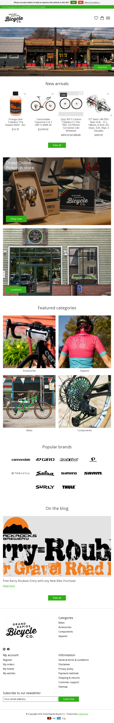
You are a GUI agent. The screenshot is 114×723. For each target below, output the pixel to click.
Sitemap (63, 686)
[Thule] (69, 487)
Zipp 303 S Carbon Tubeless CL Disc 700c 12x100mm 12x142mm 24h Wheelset (71, 125)
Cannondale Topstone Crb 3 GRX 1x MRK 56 (43, 122)
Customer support (68, 682)
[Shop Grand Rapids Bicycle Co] (14, 18)
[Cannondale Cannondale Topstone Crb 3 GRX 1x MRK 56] (43, 103)
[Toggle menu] (108, 18)
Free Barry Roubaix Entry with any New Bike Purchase (39, 581)
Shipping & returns (69, 677)
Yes (73, 2)
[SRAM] (93, 474)
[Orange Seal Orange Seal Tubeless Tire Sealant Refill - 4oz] (15, 103)
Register (7, 660)
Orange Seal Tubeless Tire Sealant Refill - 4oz (15, 122)
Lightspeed (83, 714)
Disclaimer (64, 664)
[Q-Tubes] (21, 474)
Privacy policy (65, 668)
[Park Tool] (69, 460)
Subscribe (68, 699)
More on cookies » (92, 2)
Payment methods (68, 673)
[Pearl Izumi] (93, 460)
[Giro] (45, 460)
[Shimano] (69, 474)
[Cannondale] (21, 460)
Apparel (84, 370)
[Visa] (54, 718)
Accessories (29, 370)
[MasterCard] (49, 718)
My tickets (8, 668)
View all (57, 145)
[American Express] (59, 718)
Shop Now (102, 67)
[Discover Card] (63, 718)
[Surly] (45, 487)
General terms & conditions (73, 660)
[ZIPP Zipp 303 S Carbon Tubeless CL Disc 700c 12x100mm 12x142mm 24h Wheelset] (70, 103)
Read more (9, 586)
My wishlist (9, 673)
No (81, 2)
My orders (8, 664)
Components (84, 430)
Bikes (29, 430)
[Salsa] (45, 474)
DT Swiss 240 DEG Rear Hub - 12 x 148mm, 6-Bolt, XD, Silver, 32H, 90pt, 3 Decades (98, 125)
